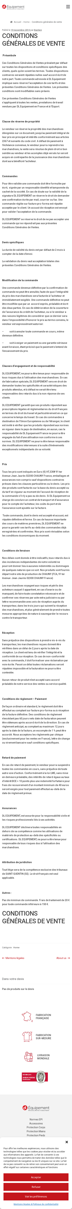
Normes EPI (36, 1119)
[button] (67, 1141)
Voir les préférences (36, 1196)
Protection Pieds (36, 1135)
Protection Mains (36, 1131)
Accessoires (36, 1123)
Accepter (36, 1177)
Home (26, 22)
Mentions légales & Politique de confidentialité (36, 1204)
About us (61, 958)
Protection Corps (36, 1127)
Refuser (36, 1187)
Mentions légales (14, 958)
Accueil (17, 22)
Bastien (38, 30)
